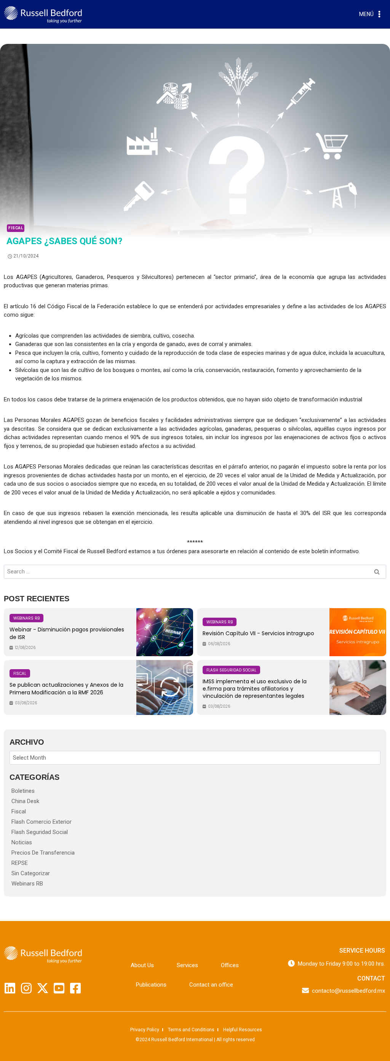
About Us (142, 965)
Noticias (21, 842)
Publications (151, 984)
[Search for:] (195, 571)
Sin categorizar (30, 873)
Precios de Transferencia (43, 852)
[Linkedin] (10, 988)
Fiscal (15, 228)
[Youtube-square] (59, 988)
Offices (230, 965)
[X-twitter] (43, 988)
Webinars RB (27, 883)
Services (187, 965)
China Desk (25, 801)
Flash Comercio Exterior (41, 821)
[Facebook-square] (75, 988)
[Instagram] (26, 988)
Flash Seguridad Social (39, 832)
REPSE (19, 863)
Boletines (23, 790)
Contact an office (211, 984)
